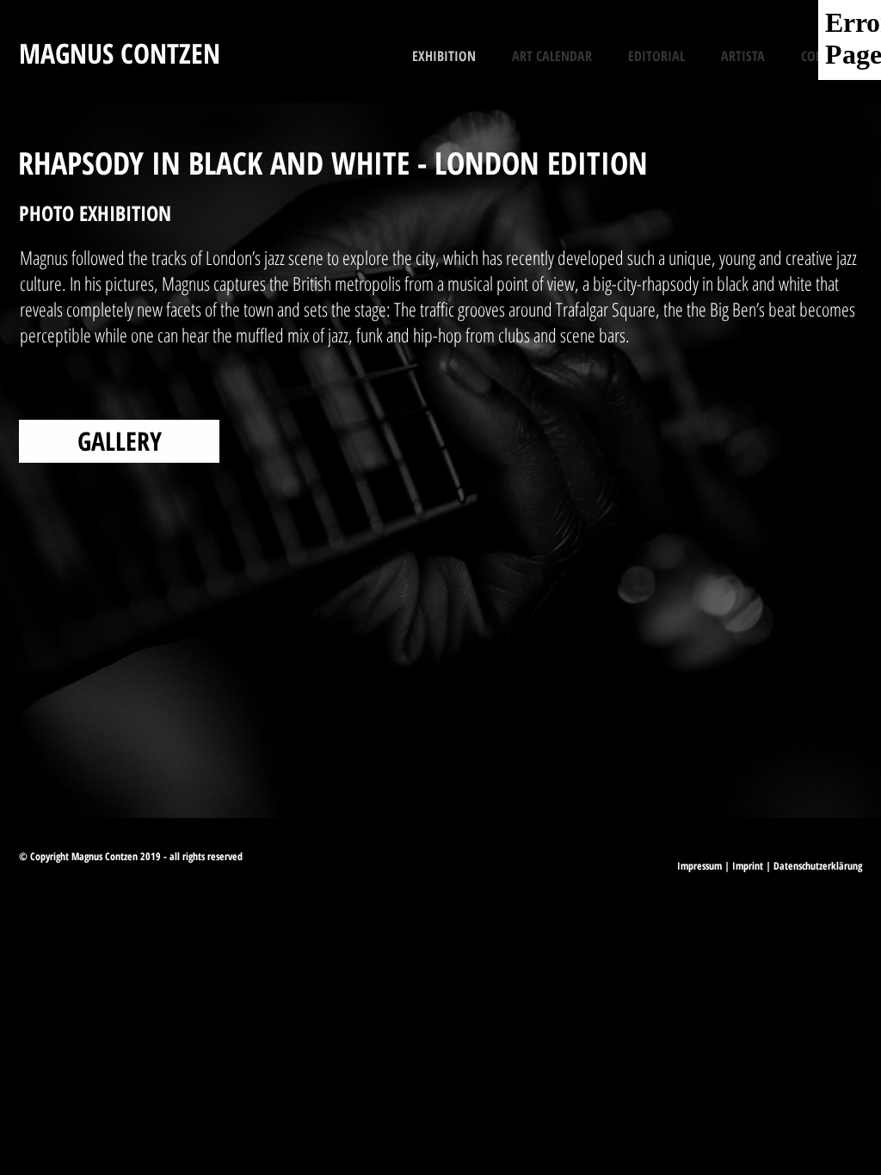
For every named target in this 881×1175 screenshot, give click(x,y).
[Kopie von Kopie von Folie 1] (417, 775)
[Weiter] (784, 461)
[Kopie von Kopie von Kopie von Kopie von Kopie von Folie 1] (463, 775)
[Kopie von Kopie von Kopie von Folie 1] (448, 775)
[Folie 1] (401, 775)
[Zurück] (97, 461)
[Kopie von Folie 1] (432, 775)
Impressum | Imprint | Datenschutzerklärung (769, 865)
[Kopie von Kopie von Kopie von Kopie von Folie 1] (479, 775)
